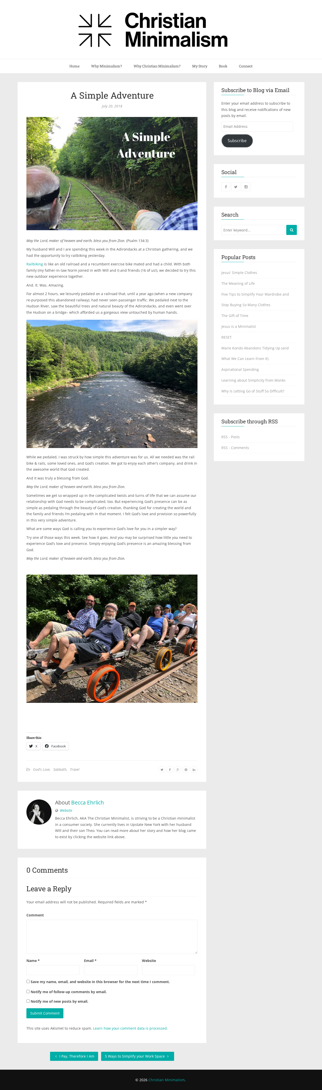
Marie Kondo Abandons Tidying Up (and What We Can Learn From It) (255, 353)
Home (74, 66)
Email (90, 960)
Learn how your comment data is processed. (130, 1028)
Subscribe (237, 140)
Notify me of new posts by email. (59, 1001)
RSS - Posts (230, 436)
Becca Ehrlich (87, 802)
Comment (35, 915)
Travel (74, 769)
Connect (246, 66)
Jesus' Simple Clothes (239, 272)
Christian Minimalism (166, 1079)
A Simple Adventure (112, 95)
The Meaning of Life (238, 283)
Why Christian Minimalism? (157, 66)
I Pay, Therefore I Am (76, 1056)
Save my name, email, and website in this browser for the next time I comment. (100, 981)
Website (66, 810)
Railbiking (34, 264)
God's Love (41, 769)
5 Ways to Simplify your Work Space (135, 1056)
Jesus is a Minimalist (238, 326)
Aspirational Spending (240, 369)
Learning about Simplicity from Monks (253, 380)
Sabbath (59, 769)
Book (223, 66)
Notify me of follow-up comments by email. (69, 991)
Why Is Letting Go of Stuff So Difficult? (252, 391)
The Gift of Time (234, 315)
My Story (199, 66)
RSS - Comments (235, 447)
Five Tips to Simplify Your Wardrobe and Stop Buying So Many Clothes (255, 299)
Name (33, 960)
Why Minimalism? (106, 66)
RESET (226, 337)
